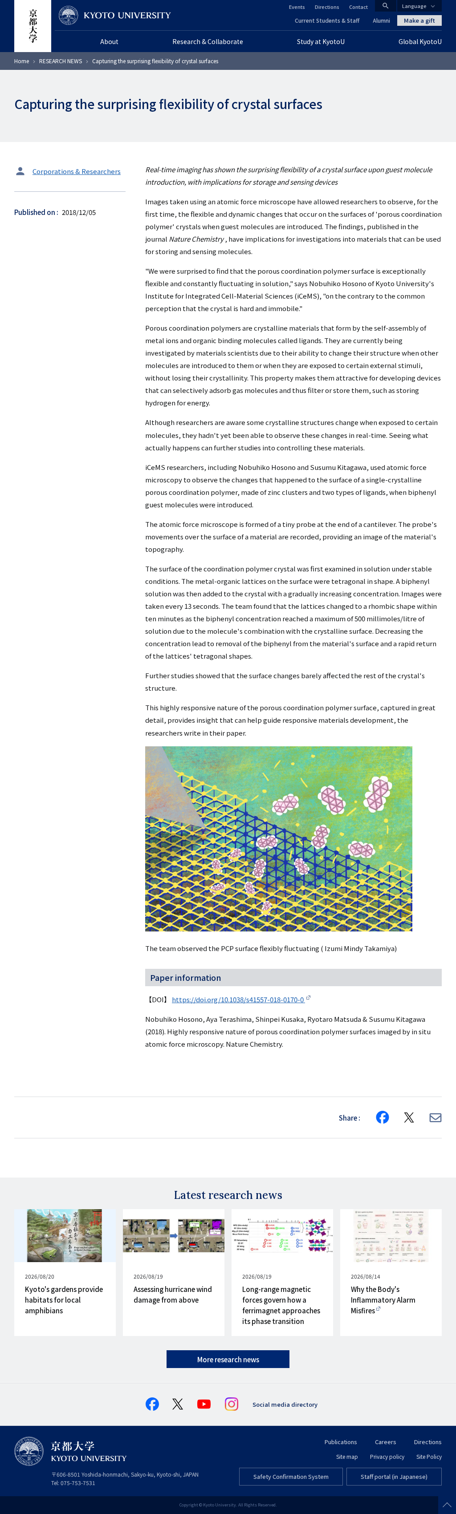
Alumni (381, 20)
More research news (228, 1359)
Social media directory (285, 1404)
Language (414, 5)
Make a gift (419, 20)
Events (297, 6)
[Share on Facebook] (382, 1117)
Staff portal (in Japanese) (394, 1476)
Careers (385, 1441)
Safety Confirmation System (291, 1476)
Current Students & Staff (327, 20)
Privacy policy (387, 1456)
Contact (358, 6)
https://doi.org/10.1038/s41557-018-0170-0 (238, 999)
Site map (347, 1456)
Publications (341, 1441)
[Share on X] (409, 1117)
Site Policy (429, 1456)
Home (21, 61)
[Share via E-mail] (435, 1117)
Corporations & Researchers (77, 171)
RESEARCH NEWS (60, 61)
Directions (327, 6)
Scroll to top (447, 1505)
